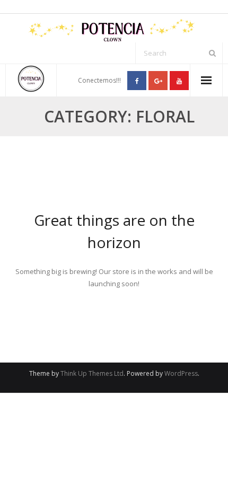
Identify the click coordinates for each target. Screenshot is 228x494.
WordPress (181, 373)
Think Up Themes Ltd (92, 373)
